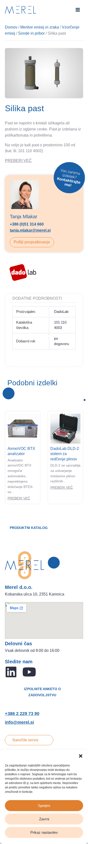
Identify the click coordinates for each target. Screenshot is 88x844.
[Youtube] (29, 672)
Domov (11, 27)
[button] (80, 756)
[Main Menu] (77, 9)
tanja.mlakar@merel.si (30, 230)
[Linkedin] (11, 672)
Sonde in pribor (31, 33)
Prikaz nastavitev (44, 832)
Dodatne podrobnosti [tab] (37, 298)
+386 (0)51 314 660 (27, 224)
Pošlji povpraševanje (32, 242)
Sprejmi (44, 806)
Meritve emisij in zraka (39, 27)
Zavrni (44, 819)
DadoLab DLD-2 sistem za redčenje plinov (64, 454)
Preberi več (19, 498)
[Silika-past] (44, 73)
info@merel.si (19, 722)
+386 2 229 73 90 (22, 713)
